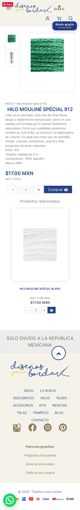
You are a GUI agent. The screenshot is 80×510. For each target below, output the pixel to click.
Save (9, 4)
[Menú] (8, 7)
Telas (22, 413)
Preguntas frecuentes (40, 455)
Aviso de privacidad (40, 464)
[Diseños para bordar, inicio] (40, 7)
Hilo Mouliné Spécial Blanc (40, 288)
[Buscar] (71, 18)
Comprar (56, 189)
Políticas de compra (40, 473)
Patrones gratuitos (40, 446)
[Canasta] (59, 18)
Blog (59, 413)
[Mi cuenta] (47, 18)
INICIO (9, 103)
